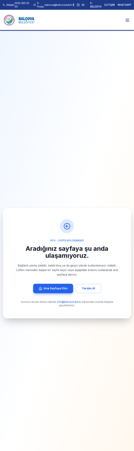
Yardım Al (88, 288)
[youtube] (83, 4)
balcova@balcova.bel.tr (54, 5)
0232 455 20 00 (17, 5)
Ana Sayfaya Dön (56, 288)
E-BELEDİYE (96, 5)
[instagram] (78, 4)
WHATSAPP (124, 4)
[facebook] (73, 4)
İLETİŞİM (109, 4)
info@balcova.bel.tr (69, 301)
